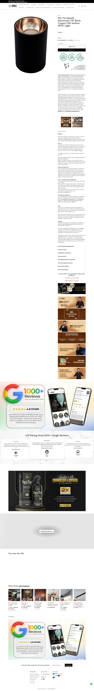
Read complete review (47, 448)
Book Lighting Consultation (43, 7)
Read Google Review (78, 448)
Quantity (60, 32)
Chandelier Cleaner (58, 7)
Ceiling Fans (50, 4)
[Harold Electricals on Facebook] (43, 679)
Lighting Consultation (47, 531)
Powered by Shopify (51, 688)
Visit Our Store (62, 249)
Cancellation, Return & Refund (66, 259)
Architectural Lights (69, 4)
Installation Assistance (64, 253)
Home (59, 15)
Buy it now (72, 50)
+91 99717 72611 (72, 280)
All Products (24, 585)
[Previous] (80, 660)
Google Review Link (16, 449)
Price (59, 38)
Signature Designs (34, 677)
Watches (21, 7)
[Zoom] (31, 43)
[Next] (82, 660)
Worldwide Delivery (63, 266)
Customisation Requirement (66, 246)
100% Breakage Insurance (65, 263)
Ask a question (62, 256)
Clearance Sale (30, 7)
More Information (63, 269)
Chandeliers (41, 4)
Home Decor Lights (24, 4)
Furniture (58, 4)
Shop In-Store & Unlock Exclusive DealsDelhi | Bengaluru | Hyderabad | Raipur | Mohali (17, 1)
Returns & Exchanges (34, 674)
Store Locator (70, 7)
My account (32, 682)
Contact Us (32, 681)
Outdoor (33, 4)
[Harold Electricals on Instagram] (41, 679)
